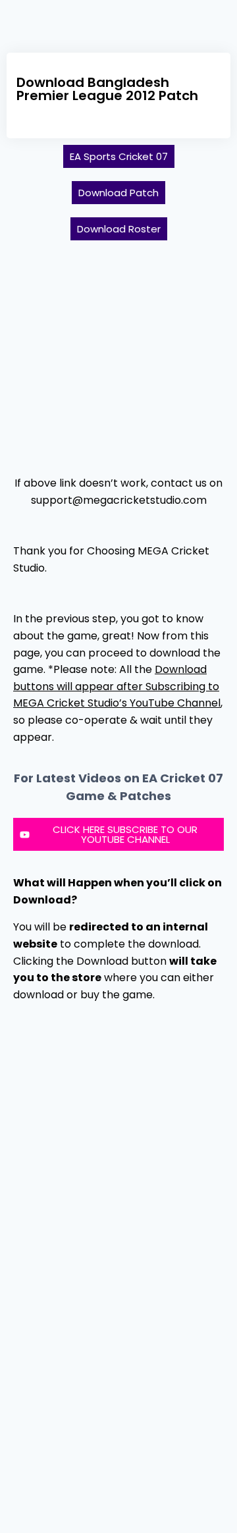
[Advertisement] (118, 352)
